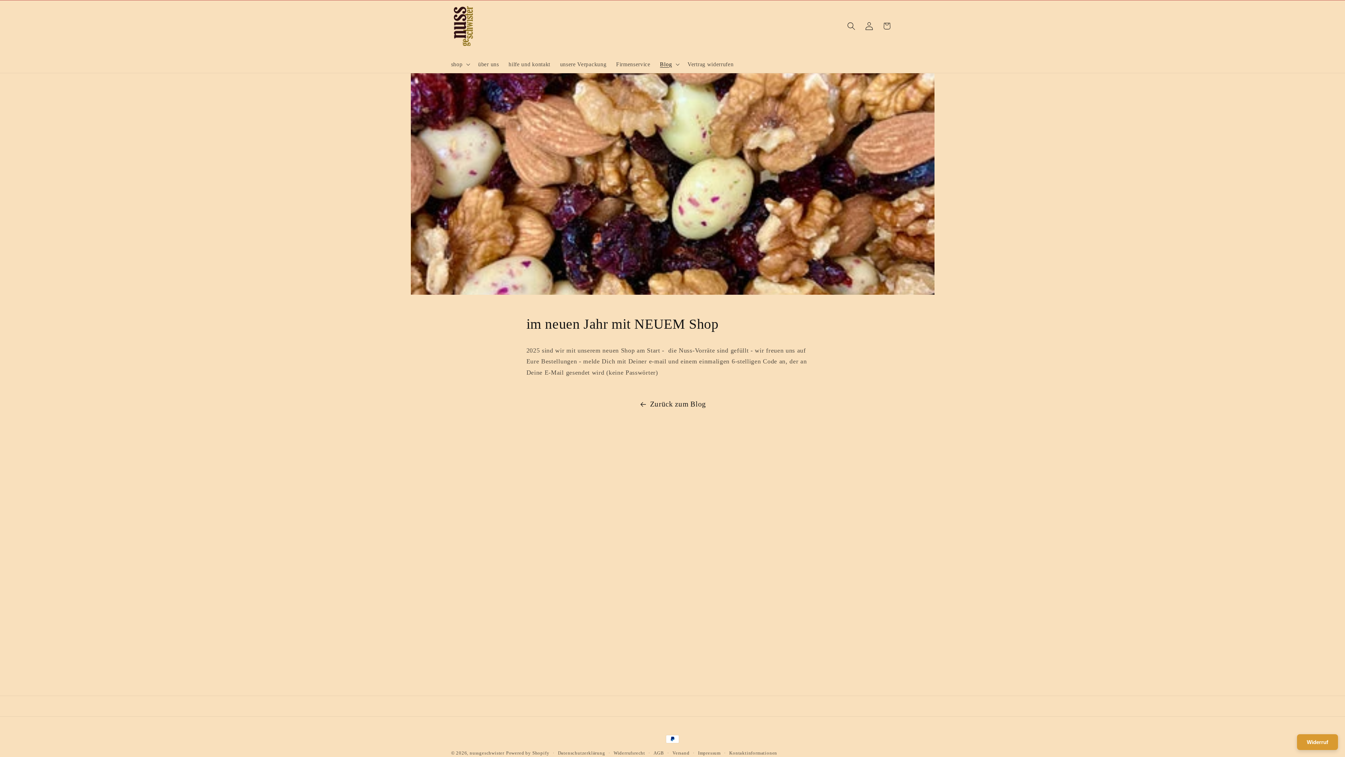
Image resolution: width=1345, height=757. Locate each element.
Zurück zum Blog (678, 404)
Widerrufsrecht (629, 753)
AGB (659, 753)
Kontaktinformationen (753, 753)
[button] (460, 64)
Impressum (709, 753)
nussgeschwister (487, 753)
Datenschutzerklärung (581, 753)
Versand (681, 753)
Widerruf (1317, 742)
